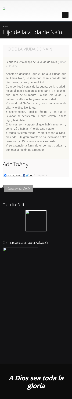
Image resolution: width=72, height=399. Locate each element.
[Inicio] (12, 11)
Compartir (40, 175)
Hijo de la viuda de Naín (27, 49)
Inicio (5, 26)
